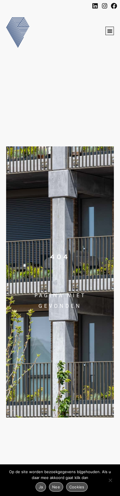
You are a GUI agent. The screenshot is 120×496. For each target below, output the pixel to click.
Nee (56, 487)
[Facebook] (114, 6)
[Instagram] (104, 6)
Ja (41, 487)
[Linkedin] (95, 6)
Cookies (76, 487)
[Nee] (110, 481)
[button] (109, 31)
